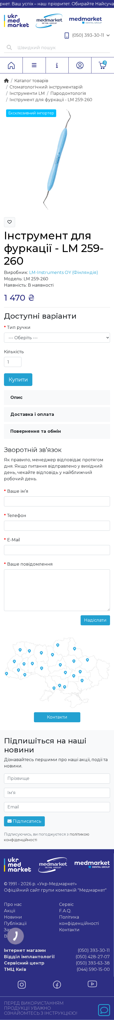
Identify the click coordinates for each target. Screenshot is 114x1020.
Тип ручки (18, 327)
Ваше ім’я (17, 491)
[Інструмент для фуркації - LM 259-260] (57, 159)
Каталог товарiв (31, 80)
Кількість (14, 351)
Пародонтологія (68, 93)
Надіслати (95, 620)
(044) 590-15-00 (57, 969)
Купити (18, 379)
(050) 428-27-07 (57, 956)
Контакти (57, 717)
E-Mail (13, 539)
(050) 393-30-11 (88, 35)
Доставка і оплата (32, 414)
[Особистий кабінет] (80, 65)
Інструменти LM (27, 93)
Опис (16, 397)
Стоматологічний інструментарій (46, 87)
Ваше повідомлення (30, 564)
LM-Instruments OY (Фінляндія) (63, 272)
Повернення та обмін (35, 431)
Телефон (16, 515)
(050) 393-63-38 (57, 963)
